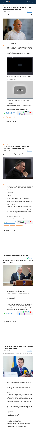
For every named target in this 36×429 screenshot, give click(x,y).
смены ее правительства (11, 184)
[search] (32, 2)
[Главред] (8, 1)
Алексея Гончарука (21, 382)
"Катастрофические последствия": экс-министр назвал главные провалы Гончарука (13, 414)
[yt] (30, 112)
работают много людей (16, 421)
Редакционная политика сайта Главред (20, 109)
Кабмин (5, 116)
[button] (4, 2)
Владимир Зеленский (22, 394)
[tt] (21, 114)
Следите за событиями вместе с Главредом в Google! (10, 113)
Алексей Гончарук (19, 423)
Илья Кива (12, 116)
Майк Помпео (12, 226)
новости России (6, 226)
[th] (26, 112)
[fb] (19, 114)
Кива (17, 100)
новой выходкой (25, 43)
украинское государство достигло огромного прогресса (22, 307)
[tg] (28, 112)
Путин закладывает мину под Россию (13, 194)
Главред (10, 100)
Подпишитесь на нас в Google (30, 11)
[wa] (24, 112)
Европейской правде (18, 295)
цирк (8, 116)
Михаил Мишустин (19, 226)
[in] (25, 114)
